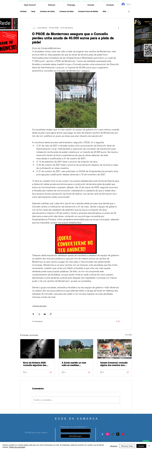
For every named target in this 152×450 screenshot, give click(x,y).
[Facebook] (102, 434)
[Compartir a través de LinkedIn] (45, 314)
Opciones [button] (113, 446)
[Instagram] (107, 434)
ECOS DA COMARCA (77, 418)
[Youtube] (122, 434)
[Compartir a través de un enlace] (51, 314)
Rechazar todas (127, 446)
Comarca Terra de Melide (88, 11)
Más (104, 11)
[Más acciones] (118, 27)
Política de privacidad (17, 447)
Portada (23, 11)
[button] (129, 11)
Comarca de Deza (66, 11)
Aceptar (141, 446)
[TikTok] (112, 434)
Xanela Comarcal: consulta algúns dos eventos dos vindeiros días (114, 363)
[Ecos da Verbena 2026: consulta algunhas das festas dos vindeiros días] (37, 348)
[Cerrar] (149, 446)
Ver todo (128, 335)
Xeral (33, 11)
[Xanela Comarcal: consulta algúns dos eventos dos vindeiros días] (114, 348)
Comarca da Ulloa (39, 306)
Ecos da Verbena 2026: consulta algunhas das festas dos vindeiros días (36, 363)
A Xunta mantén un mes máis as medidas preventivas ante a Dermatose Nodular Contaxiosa (74, 363)
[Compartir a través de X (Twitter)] (39, 314)
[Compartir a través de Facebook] (33, 314)
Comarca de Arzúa (47, 11)
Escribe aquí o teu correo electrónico (73, 427)
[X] (117, 434)
